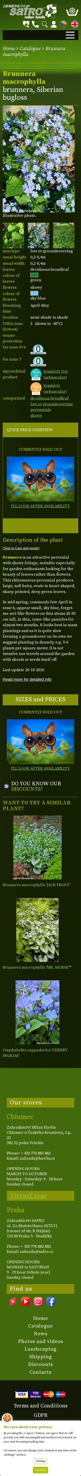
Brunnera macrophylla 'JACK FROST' (36, 885)
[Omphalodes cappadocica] (37, 1012)
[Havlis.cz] (30, 11)
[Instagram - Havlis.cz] (38, 1304)
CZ (62, 23)
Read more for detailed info (27, 679)
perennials (40, 409)
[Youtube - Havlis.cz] (25, 1304)
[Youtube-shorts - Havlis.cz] (13, 1304)
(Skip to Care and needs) (21, 548)
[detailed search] (26, 24)
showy (36, 415)
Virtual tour (28, 1195)
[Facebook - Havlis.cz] (51, 1304)
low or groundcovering (51, 404)
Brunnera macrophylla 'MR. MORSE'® (37, 967)
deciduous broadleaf (49, 398)
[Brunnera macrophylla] (37, 847)
